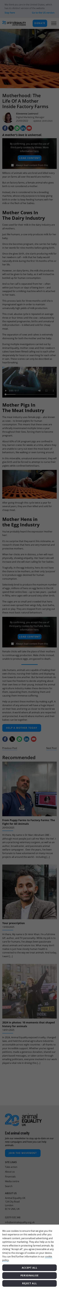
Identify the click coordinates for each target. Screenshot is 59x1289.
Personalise (29, 1275)
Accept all (29, 1267)
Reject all (29, 1283)
